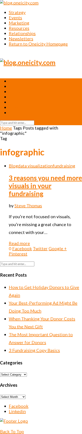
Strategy (17, 12)
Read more (19, 243)
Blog (13, 165)
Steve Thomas (28, 205)
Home (6, 127)
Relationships (22, 33)
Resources (19, 28)
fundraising (64, 165)
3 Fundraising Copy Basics (34, 350)
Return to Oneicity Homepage (38, 43)
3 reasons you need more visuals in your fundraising (45, 185)
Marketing (19, 22)
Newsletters (21, 38)
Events (15, 17)
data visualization (35, 165)
